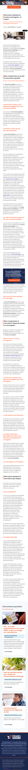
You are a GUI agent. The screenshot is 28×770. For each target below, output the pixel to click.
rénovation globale (13, 65)
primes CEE (6, 195)
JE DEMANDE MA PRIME (14, 280)
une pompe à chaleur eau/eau (11, 355)
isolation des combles (12, 179)
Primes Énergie (16, 254)
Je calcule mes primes (14, 7)
